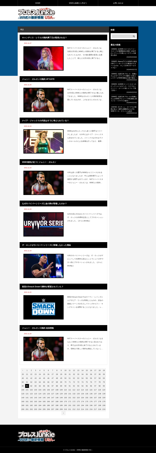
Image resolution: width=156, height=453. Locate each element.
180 (22, 405)
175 (86, 401)
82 (31, 386)
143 (35, 398)
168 (56, 401)
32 (74, 374)
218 (99, 409)
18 (100, 370)
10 (65, 370)
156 (91, 398)
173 (78, 401)
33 (78, 374)
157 (95, 398)
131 (69, 394)
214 (82, 409)
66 (48, 382)
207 (52, 409)
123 (35, 394)
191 (69, 405)
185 (44, 405)
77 (95, 382)
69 (61, 382)
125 (44, 394)
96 (91, 386)
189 (61, 405)
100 (22, 390)
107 (52, 390)
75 (87, 382)
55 (87, 378)
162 (31, 401)
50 (65, 378)
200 (22, 409)
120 (22, 394)
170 (65, 401)
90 (65, 386)
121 (27, 394)
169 (61, 401)
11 (70, 370)
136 (91, 394)
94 (82, 386)
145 (44, 398)
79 (104, 382)
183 (35, 405)
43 (36, 378)
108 (56, 390)
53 (78, 378)
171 (69, 401)
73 (78, 382)
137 (95, 394)
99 (104, 386)
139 (103, 394)
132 (74, 394)
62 (31, 382)
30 (65, 374)
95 (87, 386)
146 (48, 398)
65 (44, 382)
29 (61, 374)
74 (82, 382)
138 (99, 394)
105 (44, 390)
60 (23, 382)
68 (57, 382)
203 (35, 409)
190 (65, 405)
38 (100, 374)
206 (48, 409)
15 (87, 370)
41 (27, 378)
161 (27, 401)
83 (36, 386)
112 (74, 390)
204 (39, 409)
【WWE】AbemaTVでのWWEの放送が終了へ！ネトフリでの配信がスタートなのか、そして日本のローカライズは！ (124, 64)
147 (52, 398)
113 (78, 390)
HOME (37, 3)
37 (95, 374)
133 (78, 394)
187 (52, 405)
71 (70, 382)
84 (40, 386)
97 (95, 386)
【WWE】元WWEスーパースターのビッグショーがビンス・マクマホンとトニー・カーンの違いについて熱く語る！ (123, 87)
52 (74, 378)
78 (100, 382)
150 (65, 398)
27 (53, 374)
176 (91, 401)
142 (31, 398)
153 (78, 398)
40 (23, 378)
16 (91, 370)
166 (48, 401)
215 (86, 409)
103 (35, 390)
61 (27, 382)
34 (82, 374)
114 (82, 390)
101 (27, 390)
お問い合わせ (118, 3)
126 (48, 394)
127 (52, 394)
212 (74, 409)
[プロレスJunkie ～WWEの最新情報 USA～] (36, 13)
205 (44, 409)
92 (74, 386)
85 (44, 386)
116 (91, 390)
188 (56, 405)
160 (22, 401)
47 (53, 378)
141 (27, 398)
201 (27, 409)
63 (36, 382)
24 (40, 374)
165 (44, 401)
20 (23, 374)
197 (95, 405)
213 (78, 409)
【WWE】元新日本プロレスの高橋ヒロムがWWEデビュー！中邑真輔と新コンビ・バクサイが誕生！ (124, 99)
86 (48, 386)
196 (91, 405)
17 (95, 370)
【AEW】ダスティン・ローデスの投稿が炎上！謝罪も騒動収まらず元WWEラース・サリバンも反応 (123, 109)
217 (95, 409)
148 (56, 398)
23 (36, 374)
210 (65, 409)
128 (56, 394)
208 (56, 409)
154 (82, 398)
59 (104, 378)
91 (70, 386)
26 (48, 374)
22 (31, 374)
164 (39, 401)
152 (74, 398)
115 (86, 390)
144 (39, 398)
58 (100, 378)
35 (87, 374)
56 (91, 378)
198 (99, 405)
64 (40, 382)
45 (44, 378)
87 (53, 386)
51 (70, 378)
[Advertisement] (109, 13)
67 (53, 382)
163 (35, 401)
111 (69, 390)
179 (103, 401)
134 (82, 394)
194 (82, 405)
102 (31, 390)
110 (65, 390)
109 (61, 390)
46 (48, 378)
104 (39, 390)
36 (91, 374)
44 (40, 378)
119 (103, 390)
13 (78, 370)
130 (65, 394)
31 (70, 374)
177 (95, 401)
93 (78, 386)
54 (82, 378)
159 (103, 398)
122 (31, 394)
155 (86, 398)
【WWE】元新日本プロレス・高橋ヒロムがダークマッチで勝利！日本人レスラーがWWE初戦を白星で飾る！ (124, 76)
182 (31, 405)
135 (86, 394)
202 (31, 409)
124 (39, 394)
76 (91, 382)
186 (48, 405)
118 (99, 390)
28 (57, 374)
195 (86, 405)
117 (95, 390)
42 (31, 378)
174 (82, 401)
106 (48, 390)
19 (104, 370)
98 (100, 386)
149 (61, 398)
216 (91, 409)
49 (61, 378)
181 (27, 405)
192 (74, 405)
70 (65, 382)
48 (57, 378)
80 (23, 386)
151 (69, 398)
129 (61, 394)
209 (61, 409)
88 (57, 386)
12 (74, 370)
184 (39, 405)
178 (99, 401)
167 (52, 401)
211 (69, 409)
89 (61, 386)
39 (104, 374)
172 (74, 401)
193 (78, 405)
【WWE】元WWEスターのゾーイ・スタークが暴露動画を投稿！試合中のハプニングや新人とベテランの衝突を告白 (123, 52)
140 (22, 398)
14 (82, 370)
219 (103, 409)
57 (95, 378)
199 (103, 405)
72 (74, 382)
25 (44, 374)
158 (99, 398)
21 (27, 374)
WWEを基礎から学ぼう (78, 3)
